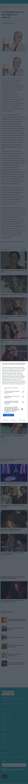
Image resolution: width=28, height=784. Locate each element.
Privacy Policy (22, 420)
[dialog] (14, 392)
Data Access (14, 420)
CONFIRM (8, 415)
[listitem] (14, 388)
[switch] (22, 391)
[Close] (25, 364)
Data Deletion (6, 420)
